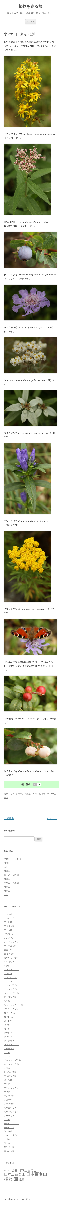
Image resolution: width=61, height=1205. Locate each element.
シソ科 (7, 1001)
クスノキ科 (9, 981)
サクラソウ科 (10, 997)
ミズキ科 (8, 1100)
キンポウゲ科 (10, 977)
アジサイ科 (9, 926)
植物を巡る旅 (30, 6)
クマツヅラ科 (10, 985)
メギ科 (7, 1119)
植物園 (11, 1178)
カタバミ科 (9, 954)
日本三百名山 (27, 1170)
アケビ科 (8, 922)
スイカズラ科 (10, 1013)
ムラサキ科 (9, 1115)
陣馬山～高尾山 (11, 883)
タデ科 (7, 1029)
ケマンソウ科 (10, 989)
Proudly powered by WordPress (18, 1199)
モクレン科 (9, 1127)
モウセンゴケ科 (11, 1123)
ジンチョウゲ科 (11, 1009)
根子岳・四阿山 (11, 875)
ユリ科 (7, 1139)
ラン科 (7, 1143)
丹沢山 (7, 871)
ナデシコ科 (9, 1056)
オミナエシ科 (10, 946)
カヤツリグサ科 (11, 958)
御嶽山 (7, 863)
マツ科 (7, 1084)
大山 (6, 867)
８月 (35, 793)
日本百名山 (36, 1174)
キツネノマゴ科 (11, 969)
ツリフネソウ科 (11, 1044)
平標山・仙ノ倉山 (12, 859)
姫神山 (52, 818)
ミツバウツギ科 (11, 1111)
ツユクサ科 (9, 1040)
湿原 (21, 1179)
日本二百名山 (14, 1174)
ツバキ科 (8, 1036)
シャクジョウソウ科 (13, 1005)
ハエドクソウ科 (11, 1064)
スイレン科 (9, 1017)
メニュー (30, 22)
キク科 (7, 965)
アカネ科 (8, 914)
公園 (15, 1170)
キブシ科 (8, 973)
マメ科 (7, 1092)
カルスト (7, 1171)
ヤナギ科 (8, 1131)
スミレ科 (8, 1021)
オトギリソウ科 (11, 942)
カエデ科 (8, 950)
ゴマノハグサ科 (11, 993)
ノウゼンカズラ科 (12, 1060)
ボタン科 (8, 1080)
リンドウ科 (9, 1147)
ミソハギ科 (9, 1104)
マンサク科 (9, 1096)
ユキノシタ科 (10, 1135)
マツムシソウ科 (11, 1088)
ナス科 (7, 1052)
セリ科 (7, 1025)
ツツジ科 (8, 1032)
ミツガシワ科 (10, 1107)
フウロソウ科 (10, 1076)
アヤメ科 (8, 930)
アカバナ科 (9, 918)
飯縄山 (9, 818)
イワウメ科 (9, 934)
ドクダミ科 (9, 1048)
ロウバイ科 (9, 1151)
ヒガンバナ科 (10, 1072)
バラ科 (7, 1068)
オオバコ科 (9, 938)
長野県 (27, 793)
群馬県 (19, 793)
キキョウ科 (9, 961)
